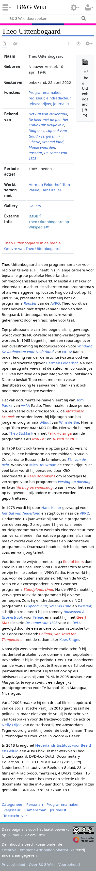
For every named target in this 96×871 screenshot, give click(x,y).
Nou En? (39, 438)
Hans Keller (51, 189)
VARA (25, 405)
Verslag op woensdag (34, 487)
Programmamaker (44, 92)
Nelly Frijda (12, 724)
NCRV (67, 351)
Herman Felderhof (45, 184)
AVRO (55, 303)
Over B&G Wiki (42, 864)
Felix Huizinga (60, 433)
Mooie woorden (42, 147)
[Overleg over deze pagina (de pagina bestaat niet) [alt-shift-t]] (15, 44)
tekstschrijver (40, 103)
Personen (34, 804)
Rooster (30, 303)
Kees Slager (69, 639)
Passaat (35, 152)
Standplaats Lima (38, 589)
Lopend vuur (56, 130)
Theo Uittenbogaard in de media (32, 242)
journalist (61, 103)
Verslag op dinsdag (74, 481)
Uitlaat (45, 422)
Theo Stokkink (21, 433)
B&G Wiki (32, 7)
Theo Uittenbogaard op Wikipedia (49, 224)
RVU (76, 622)
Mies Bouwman (42, 464)
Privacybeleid (13, 864)
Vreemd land (53, 141)
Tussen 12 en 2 (64, 438)
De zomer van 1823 (41, 622)
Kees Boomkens (41, 475)
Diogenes (36, 130)
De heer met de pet (45, 119)
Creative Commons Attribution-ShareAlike (38, 849)
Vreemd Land (60, 605)
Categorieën (12, 804)
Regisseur (11, 809)
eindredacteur (58, 98)
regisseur (36, 98)
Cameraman (35, 809)
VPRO (84, 513)
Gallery (35, 205)
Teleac (38, 617)
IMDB (33, 216)
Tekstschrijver (15, 815)
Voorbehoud (69, 864)
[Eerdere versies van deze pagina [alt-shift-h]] (78, 44)
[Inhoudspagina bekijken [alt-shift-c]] (4, 44)
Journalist (58, 809)
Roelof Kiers (73, 561)
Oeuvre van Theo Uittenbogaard (32, 248)
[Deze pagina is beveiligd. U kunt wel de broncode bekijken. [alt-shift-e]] (69, 44)
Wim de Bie (69, 422)
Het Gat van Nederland (48, 113)
